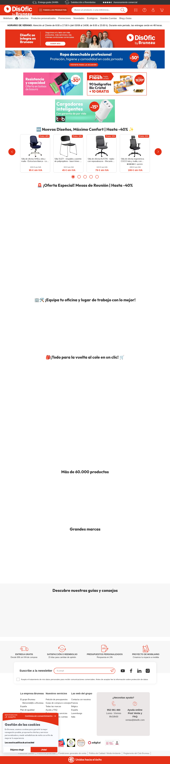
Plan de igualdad (27, 710)
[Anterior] (11, 151)
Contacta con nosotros (81, 699)
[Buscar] (122, 10)
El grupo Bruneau (27, 699)
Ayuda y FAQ (51, 710)
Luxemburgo (76, 713)
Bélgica (74, 706)
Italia (73, 717)
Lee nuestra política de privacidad (19, 742)
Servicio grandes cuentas (57, 717)
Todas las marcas (53, 706)
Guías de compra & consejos (58, 703)
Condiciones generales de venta (72, 753)
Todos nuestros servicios (56, 713)
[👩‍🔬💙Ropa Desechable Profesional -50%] (85, 59)
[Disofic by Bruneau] (85, 38)
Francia (74, 703)
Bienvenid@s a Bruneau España (31, 704)
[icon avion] (112, 671)
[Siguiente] (158, 151)
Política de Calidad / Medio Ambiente (105, 753)
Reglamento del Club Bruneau (136, 753)
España (74, 710)
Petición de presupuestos (57, 699)
